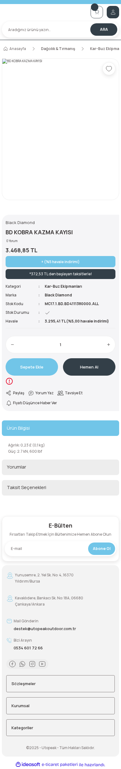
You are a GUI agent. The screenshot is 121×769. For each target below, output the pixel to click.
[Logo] (44, 12)
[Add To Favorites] (108, 68)
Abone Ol (101, 548)
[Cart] (97, 12)
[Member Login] (113, 12)
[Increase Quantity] (108, 344)
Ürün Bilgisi (18, 428)
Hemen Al (89, 367)
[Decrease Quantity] (12, 344)
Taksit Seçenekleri (26, 487)
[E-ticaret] (60, 764)
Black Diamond (58, 295)
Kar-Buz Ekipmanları (63, 286)
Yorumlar (16, 467)
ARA (104, 29)
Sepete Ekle (31, 367)
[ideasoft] (28, 764)
